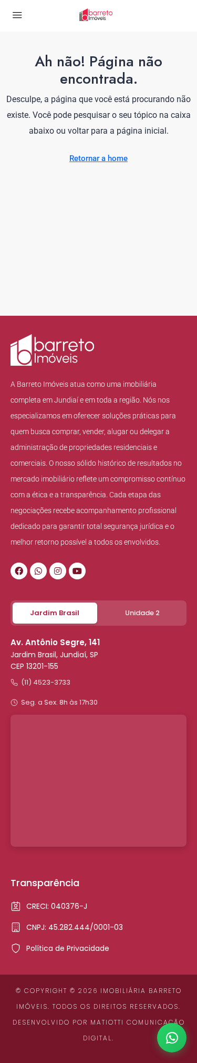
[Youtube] (77, 571)
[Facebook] (19, 571)
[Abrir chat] (171, 1037)
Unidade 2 (142, 613)
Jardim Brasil (54, 613)
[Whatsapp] (38, 571)
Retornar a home (98, 158)
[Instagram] (57, 571)
